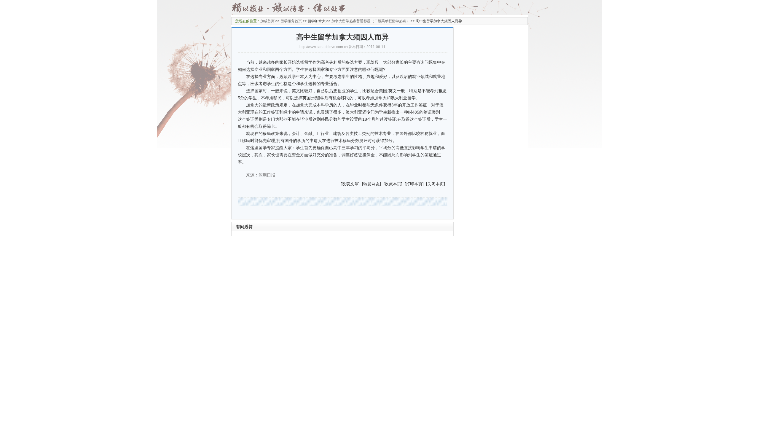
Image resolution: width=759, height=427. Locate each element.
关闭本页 (435, 183)
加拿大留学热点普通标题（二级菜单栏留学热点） (370, 21)
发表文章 (350, 183)
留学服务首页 (291, 21)
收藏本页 (393, 183)
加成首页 (267, 21)
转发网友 (371, 183)
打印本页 (414, 183)
